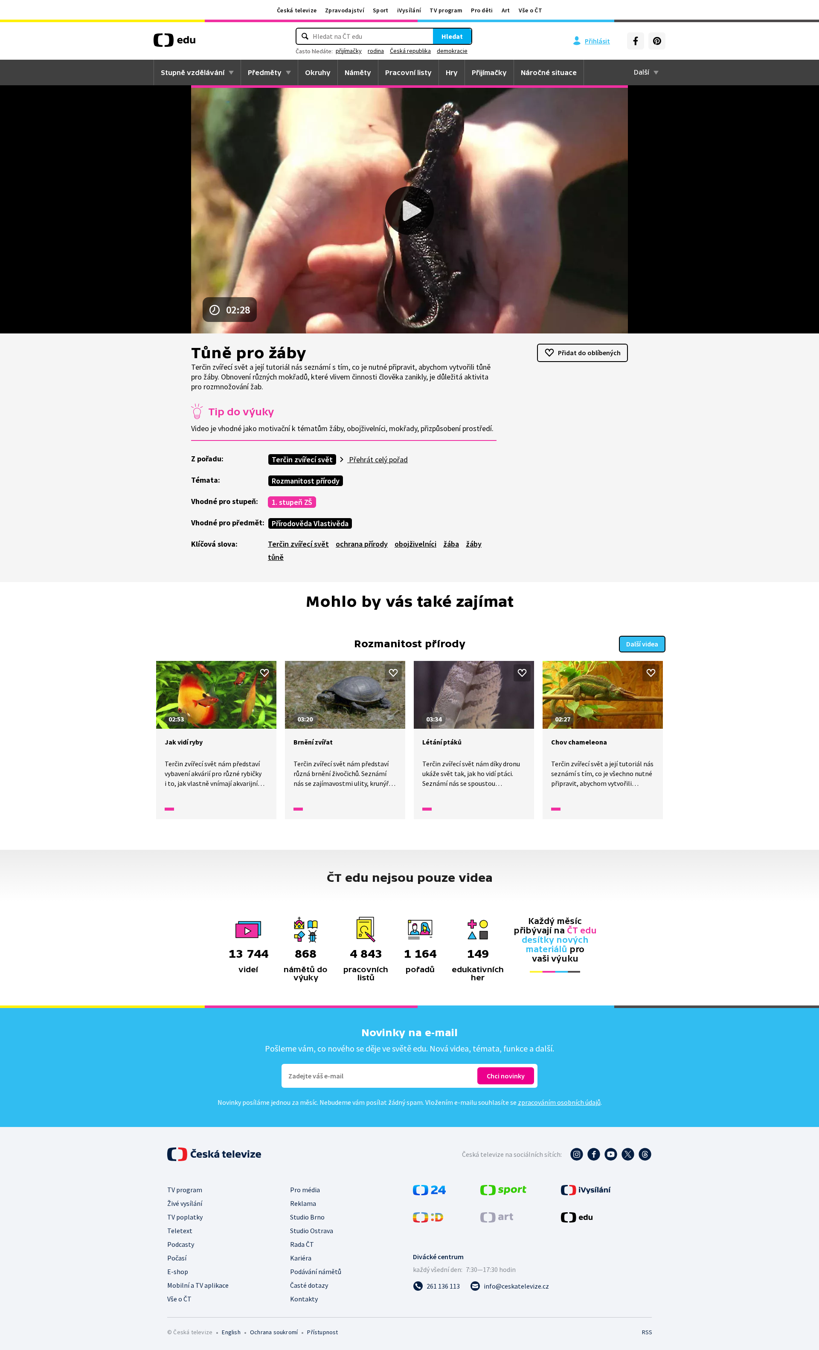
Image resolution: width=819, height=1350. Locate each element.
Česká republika (410, 51)
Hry (452, 72)
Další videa (642, 644)
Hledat (452, 36)
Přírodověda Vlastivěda (310, 523)
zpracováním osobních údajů (559, 1102)
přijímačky (349, 51)
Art (506, 10)
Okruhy (318, 72)
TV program (446, 10)
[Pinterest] (656, 40)
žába (451, 544)
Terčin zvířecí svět (302, 459)
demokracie (452, 51)
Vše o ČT (530, 10)
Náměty (358, 72)
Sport (381, 10)
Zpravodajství (344, 10)
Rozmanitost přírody (306, 481)
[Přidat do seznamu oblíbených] (264, 672)
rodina (376, 51)
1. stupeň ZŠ (292, 502)
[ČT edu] (174, 43)
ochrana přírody (362, 544)
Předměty (265, 72)
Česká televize (297, 10)
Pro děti (482, 10)
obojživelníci (415, 544)
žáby (474, 544)
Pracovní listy (408, 72)
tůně (276, 557)
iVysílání (409, 10)
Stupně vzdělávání (192, 72)
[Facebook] (635, 40)
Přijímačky (489, 72)
